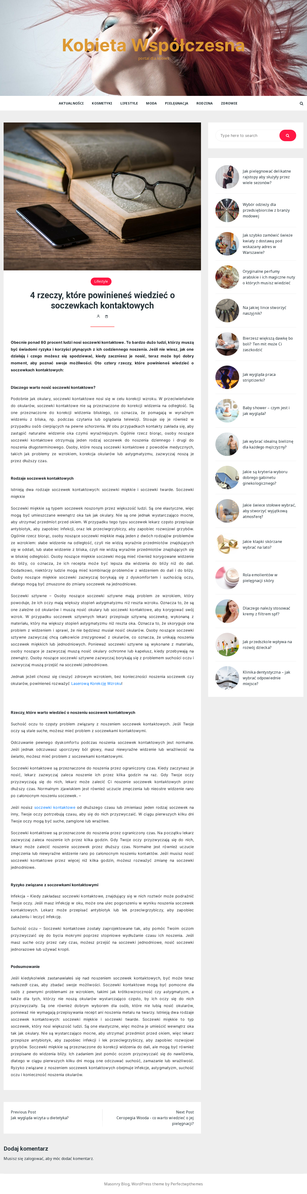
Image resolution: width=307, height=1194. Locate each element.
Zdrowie (229, 103)
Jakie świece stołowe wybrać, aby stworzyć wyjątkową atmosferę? (269, 510)
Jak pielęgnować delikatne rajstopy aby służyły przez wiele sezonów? (267, 177)
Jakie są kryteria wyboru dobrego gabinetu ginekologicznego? (265, 477)
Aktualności (71, 103)
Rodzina (204, 103)
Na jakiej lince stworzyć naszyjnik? (265, 310)
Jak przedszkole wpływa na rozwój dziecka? (267, 644)
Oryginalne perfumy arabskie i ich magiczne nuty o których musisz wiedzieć (269, 277)
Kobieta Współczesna (153, 45)
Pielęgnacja (176, 103)
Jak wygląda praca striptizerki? (259, 377)
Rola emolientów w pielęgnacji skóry (260, 577)
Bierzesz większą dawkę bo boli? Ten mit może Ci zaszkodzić (268, 344)
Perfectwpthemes (187, 1184)
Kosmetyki (102, 103)
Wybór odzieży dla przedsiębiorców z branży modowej (266, 210)
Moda (151, 103)
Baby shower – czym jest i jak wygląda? (266, 410)
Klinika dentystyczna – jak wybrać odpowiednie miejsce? (266, 678)
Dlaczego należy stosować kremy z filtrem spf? (266, 611)
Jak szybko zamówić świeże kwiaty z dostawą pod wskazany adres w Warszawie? (268, 244)
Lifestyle (129, 103)
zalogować (33, 1158)
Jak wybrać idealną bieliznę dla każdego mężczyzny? (268, 444)
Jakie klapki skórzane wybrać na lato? (262, 544)
